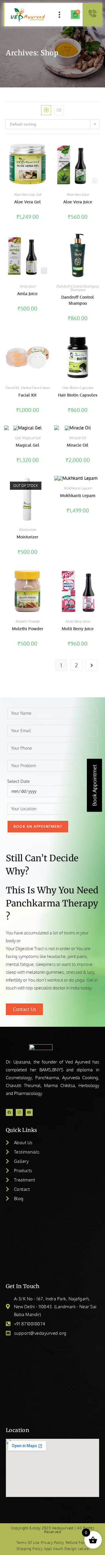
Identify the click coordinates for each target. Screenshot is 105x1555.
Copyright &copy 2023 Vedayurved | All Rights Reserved (52, 1530)
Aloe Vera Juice (77, 194)
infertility (14, 980)
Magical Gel (31, 438)
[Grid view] (46, 110)
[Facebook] (9, 1112)
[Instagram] (19, 1112)
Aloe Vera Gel (24, 194)
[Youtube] (29, 1112)
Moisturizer (27, 529)
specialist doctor (49, 988)
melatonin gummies (45, 972)
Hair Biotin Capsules (77, 387)
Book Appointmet (94, 785)
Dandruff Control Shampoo (77, 286)
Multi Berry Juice (77, 621)
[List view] (59, 110)
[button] (59, 14)
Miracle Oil (77, 438)
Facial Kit (12, 387)
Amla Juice (27, 286)
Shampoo (77, 290)
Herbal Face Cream (35, 387)
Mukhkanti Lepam (78, 488)
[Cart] (75, 14)
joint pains (77, 956)
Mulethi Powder (27, 621)
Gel (38, 194)
